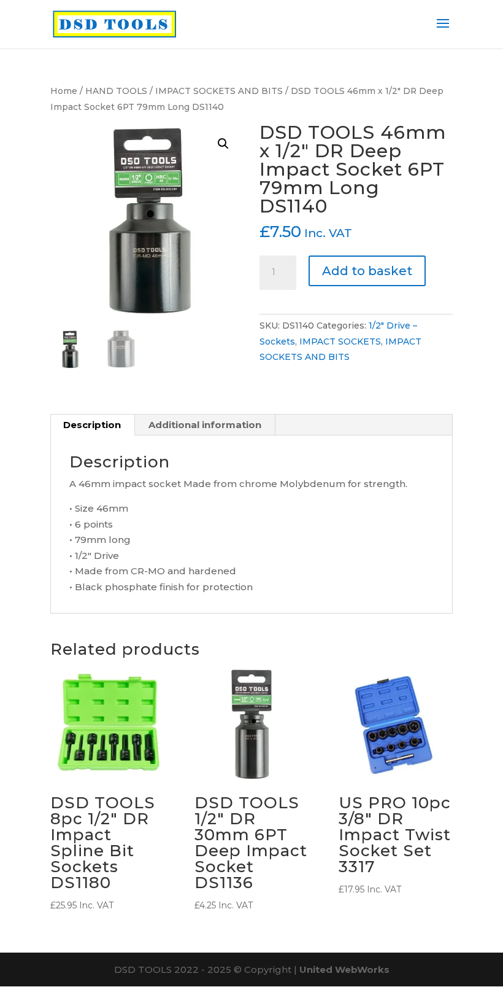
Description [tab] (92, 425)
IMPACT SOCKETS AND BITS (219, 91)
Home (63, 91)
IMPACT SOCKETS (340, 341)
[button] (223, 144)
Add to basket (367, 270)
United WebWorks (344, 969)
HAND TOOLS (116, 91)
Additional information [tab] (204, 425)
